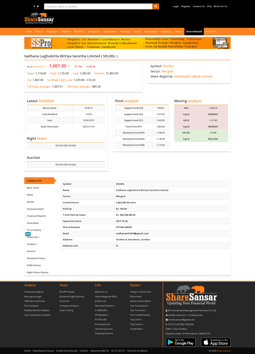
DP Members (101, 314)
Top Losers (136, 319)
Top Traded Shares (140, 314)
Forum (137, 31)
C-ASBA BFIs (101, 310)
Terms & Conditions (137, 350)
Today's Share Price (140, 291)
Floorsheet (33, 223)
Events (30, 201)
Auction (31, 251)
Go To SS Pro (118, 350)
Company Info (34, 180)
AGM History (34, 265)
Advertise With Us (99, 350)
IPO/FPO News (67, 291)
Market (65, 31)
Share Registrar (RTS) (106, 296)
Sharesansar (224, 350)
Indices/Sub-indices (140, 301)
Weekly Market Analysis (36, 310)
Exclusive (64, 301)
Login (176, 6)
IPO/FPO (78, 31)
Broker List (100, 301)
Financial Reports (36, 215)
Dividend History (36, 258)
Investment (109, 31)
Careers (84, 350)
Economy (51, 31)
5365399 (188, 324)
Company (93, 31)
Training (124, 31)
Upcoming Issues (104, 328)
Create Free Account (66, 350)
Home (29, 31)
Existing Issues (102, 324)
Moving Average (32, 296)
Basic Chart (33, 187)
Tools (178, 31)
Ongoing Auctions (104, 333)
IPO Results (101, 319)
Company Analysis (69, 305)
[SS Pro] (127, 43)
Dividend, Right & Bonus (72, 296)
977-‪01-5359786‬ (176, 324)
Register (186, 6)
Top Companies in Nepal (37, 314)
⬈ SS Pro (210, 31)
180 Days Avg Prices (34, 301)
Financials (33, 237)
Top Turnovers (138, 310)
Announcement (35, 208)
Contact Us (199, 6)
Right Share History (37, 272)
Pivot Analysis (31, 305)
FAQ (209, 6)
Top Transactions (139, 305)
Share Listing (66, 310)
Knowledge (150, 31)
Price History (34, 229)
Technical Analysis (34, 291)
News (39, 31)
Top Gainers (136, 324)
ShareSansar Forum (43, 350)
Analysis (165, 31)
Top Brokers (136, 328)
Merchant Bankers (104, 305)
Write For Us (220, 6)
